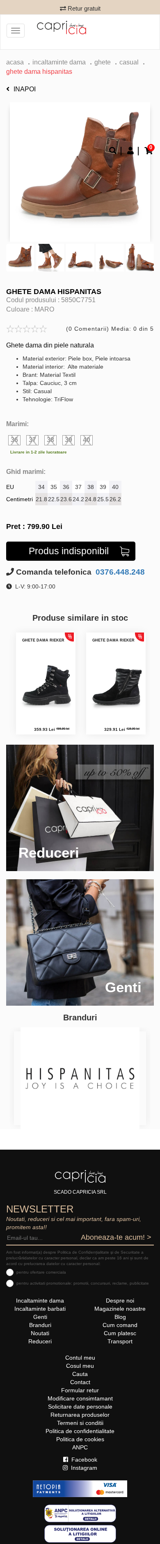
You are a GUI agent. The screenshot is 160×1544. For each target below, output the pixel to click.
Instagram (83, 1467)
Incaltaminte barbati (40, 1308)
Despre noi (120, 1300)
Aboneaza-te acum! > (116, 1237)
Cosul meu (80, 1366)
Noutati (40, 1333)
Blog (120, 1317)
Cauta (80, 1374)
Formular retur (80, 1390)
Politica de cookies (80, 1439)
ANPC (80, 1447)
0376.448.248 (119, 572)
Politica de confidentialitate (80, 1431)
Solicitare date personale (80, 1406)
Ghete (102, 62)
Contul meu (80, 1357)
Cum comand (120, 1325)
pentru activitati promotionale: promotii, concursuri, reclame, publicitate (82, 1283)
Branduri (40, 1325)
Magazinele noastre (120, 1308)
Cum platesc (120, 1333)
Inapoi (25, 89)
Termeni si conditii (80, 1423)
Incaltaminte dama (59, 62)
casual (129, 62)
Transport (120, 1341)
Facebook (83, 1459)
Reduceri (40, 1341)
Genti (40, 1317)
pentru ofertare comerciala (41, 1272)
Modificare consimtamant (80, 1398)
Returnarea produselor (80, 1414)
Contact (80, 1382)
